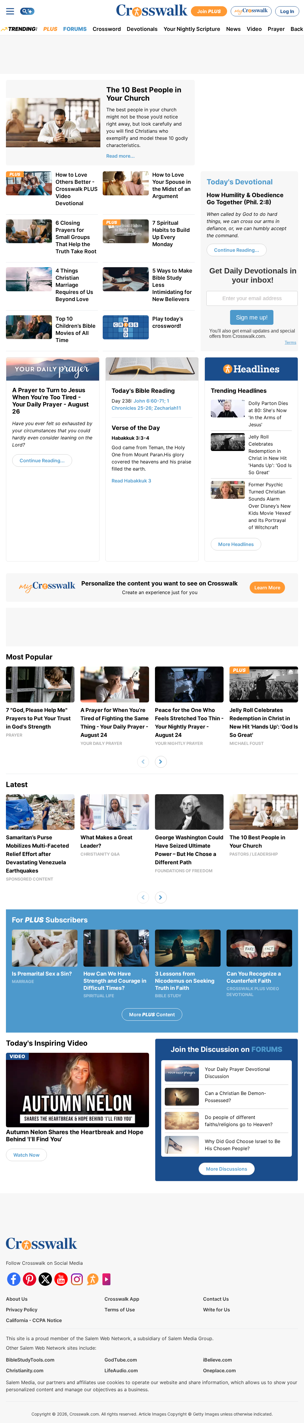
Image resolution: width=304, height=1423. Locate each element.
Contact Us (216, 1299)
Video (254, 29)
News (233, 29)
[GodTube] (108, 1279)
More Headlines (236, 544)
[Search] (27, 11)
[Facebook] (13, 1279)
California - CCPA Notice (34, 1320)
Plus (50, 29)
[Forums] (92, 1279)
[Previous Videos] (143, 762)
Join (209, 11)
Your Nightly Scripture (192, 29)
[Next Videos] (161, 762)
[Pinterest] (29, 1279)
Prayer (276, 29)
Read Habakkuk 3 (131, 481)
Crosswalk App (121, 1299)
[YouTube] (61, 1279)
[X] (45, 1279)
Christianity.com (24, 1370)
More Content (152, 1014)
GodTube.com (120, 1360)
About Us (17, 1299)
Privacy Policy (21, 1310)
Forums (75, 29)
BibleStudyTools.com (30, 1360)
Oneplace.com (219, 1370)
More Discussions (226, 1169)
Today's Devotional (240, 182)
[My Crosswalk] (251, 11)
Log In (287, 11)
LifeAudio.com (121, 1370)
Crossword (107, 29)
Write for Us (216, 1310)
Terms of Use (119, 1310)
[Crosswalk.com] (152, 10)
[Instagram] (76, 1279)
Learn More (267, 588)
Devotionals (142, 29)
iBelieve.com (217, 1360)
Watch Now (26, 1155)
